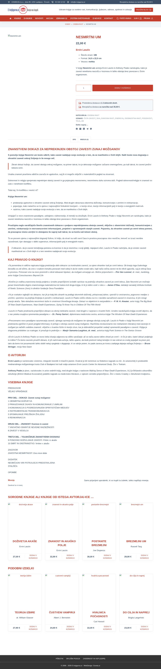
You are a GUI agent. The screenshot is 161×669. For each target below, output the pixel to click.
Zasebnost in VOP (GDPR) (94, 659)
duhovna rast (107, 118)
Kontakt (108, 18)
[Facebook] (77, 129)
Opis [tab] (74, 139)
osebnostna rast (133, 118)
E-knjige (28, 18)
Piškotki (59, 659)
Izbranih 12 (61, 18)
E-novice (97, 18)
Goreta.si (96, 666)
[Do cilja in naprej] (136, 591)
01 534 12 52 (60, 2)
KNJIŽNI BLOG (142, 10)
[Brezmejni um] (136, 519)
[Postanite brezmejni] (99, 519)
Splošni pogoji (73, 659)
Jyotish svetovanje (80, 18)
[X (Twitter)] (80, 129)
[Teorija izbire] (24, 591)
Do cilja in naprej (136, 612)
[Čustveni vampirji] (62, 591)
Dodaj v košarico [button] (33, 556)
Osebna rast (93, 115)
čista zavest (90, 118)
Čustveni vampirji (62, 612)
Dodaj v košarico (123, 88)
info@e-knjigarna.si (78, 2)
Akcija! (49, 18)
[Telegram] (87, 129)
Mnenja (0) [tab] (84, 139)
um (82, 121)
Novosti (39, 18)
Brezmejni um (136, 541)
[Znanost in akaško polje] (62, 519)
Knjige (17, 18)
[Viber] (91, 129)
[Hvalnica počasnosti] (99, 591)
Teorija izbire (25, 612)
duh (98, 118)
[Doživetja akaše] (24, 519)
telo (78, 121)
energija (119, 118)
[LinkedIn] (84, 129)
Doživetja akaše (25, 541)
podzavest (147, 118)
